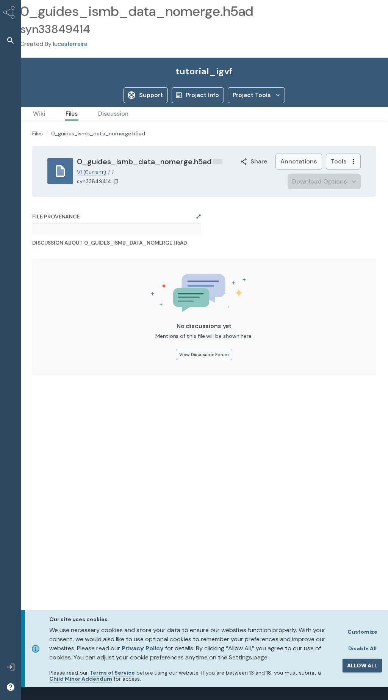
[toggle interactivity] (48, 411)
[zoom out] (48, 391)
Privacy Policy (143, 648)
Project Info (202, 95)
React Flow (183, 418)
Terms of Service (112, 672)
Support (151, 95)
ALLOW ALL (362, 665)
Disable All (362, 648)
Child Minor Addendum (80, 678)
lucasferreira (70, 44)
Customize (362, 631)
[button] (10, 40)
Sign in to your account (60, 202)
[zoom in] (48, 380)
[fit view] (48, 401)
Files (37, 224)
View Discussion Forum (204, 548)
